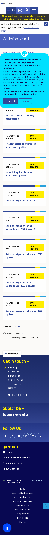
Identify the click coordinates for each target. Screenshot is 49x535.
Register (26, 10)
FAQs (22, 489)
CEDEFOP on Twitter (12, 435)
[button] (7, 527)
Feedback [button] (46, 506)
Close (46, 24)
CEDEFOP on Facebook (5, 435)
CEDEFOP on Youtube (19, 435)
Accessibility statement (22, 493)
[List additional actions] (14, 10)
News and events (12, 463)
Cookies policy (22, 505)
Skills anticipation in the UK (20, 200)
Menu (34, 10)
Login (19, 10)
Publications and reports (16, 457)
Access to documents (22, 501)
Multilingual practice (22, 497)
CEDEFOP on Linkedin (26, 435)
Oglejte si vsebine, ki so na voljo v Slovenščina (26, 19)
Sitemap (22, 522)
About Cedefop (11, 468)
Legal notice (22, 518)
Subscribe (12, 408)
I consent (10, 101)
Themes (7, 452)
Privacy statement (22, 509)
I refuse (25, 101)
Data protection (23, 513)
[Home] (6, 3)
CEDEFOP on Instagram (33, 435)
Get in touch (14, 361)
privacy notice (29, 94)
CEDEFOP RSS (39, 435)
